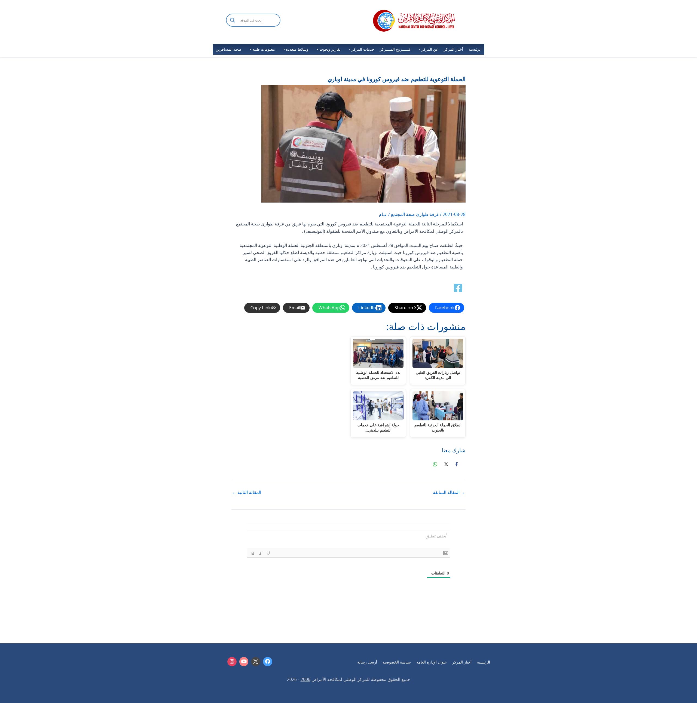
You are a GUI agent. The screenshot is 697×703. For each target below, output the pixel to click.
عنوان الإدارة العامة (431, 662)
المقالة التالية (246, 492)
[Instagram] (232, 662)
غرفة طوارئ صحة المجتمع (415, 214)
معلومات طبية (263, 49)
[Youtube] (244, 662)
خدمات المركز (362, 49)
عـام (383, 214)
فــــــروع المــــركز (395, 49)
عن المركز (429, 49)
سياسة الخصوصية (397, 662)
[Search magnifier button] (232, 20)
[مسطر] (268, 553)
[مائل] (260, 553)
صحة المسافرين (228, 49)
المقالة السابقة (449, 492)
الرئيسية (475, 49)
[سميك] (253, 553)
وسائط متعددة (297, 49)
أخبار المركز (453, 49)
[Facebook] (268, 662)
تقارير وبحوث (330, 49)
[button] (253, 27)
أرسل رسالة (367, 662)
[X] (256, 662)
